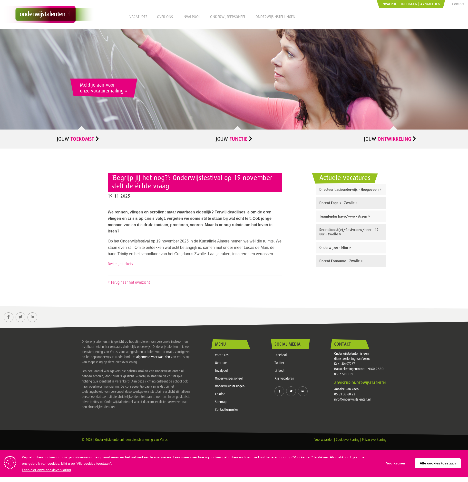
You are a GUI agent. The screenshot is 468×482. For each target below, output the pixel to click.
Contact (458, 4)
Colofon (220, 394)
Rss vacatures (284, 378)
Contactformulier (226, 410)
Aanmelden (430, 4)
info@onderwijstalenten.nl (352, 399)
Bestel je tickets (120, 264)
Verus (164, 440)
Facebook (281, 355)
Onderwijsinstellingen (275, 17)
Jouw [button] (75, 139)
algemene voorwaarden (153, 357)
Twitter (279, 363)
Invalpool (191, 17)
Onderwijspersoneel (228, 17)
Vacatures (138, 17)
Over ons (165, 17)
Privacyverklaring (374, 440)
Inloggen (409, 4)
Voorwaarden (323, 440)
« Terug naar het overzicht (129, 282)
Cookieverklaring (347, 440)
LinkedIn (280, 370)
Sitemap (220, 402)
